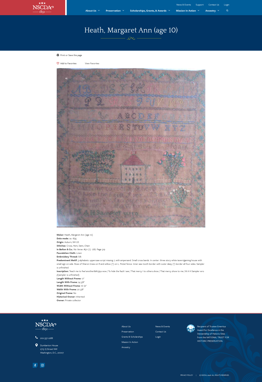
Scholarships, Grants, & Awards (148, 10)
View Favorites (92, 63)
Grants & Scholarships (132, 336)
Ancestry (210, 10)
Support (200, 4)
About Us (91, 10)
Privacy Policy (186, 375)
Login (226, 4)
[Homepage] (43, 8)
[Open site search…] (227, 10)
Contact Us (213, 4)
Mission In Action (186, 10)
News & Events (183, 4)
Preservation (113, 10)
